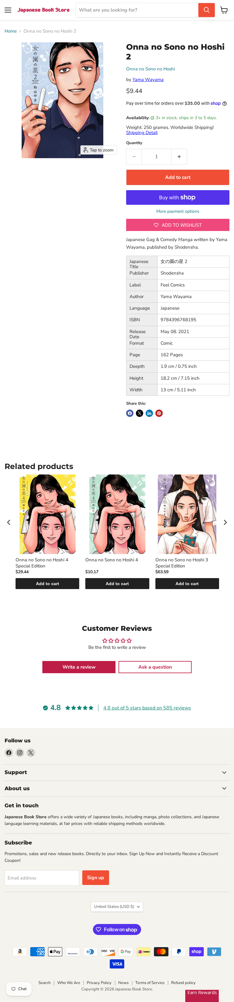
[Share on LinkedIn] (149, 413)
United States (114, 906)
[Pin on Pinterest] (159, 413)
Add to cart (47, 583)
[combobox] (137, 10)
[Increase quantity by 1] (179, 157)
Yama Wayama (148, 79)
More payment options (177, 211)
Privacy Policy (99, 983)
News (123, 983)
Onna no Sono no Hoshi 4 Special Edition (42, 563)
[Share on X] (139, 413)
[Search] (206, 10)
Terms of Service (150, 983)
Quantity (134, 143)
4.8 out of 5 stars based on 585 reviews (147, 708)
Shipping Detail (142, 133)
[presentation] (9, 522)
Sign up (95, 877)
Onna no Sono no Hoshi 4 (111, 560)
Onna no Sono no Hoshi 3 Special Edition (181, 563)
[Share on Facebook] (129, 413)
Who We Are (68, 983)
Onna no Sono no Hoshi (150, 69)
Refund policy (183, 983)
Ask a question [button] (155, 667)
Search (44, 983)
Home (11, 31)
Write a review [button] (79, 667)
